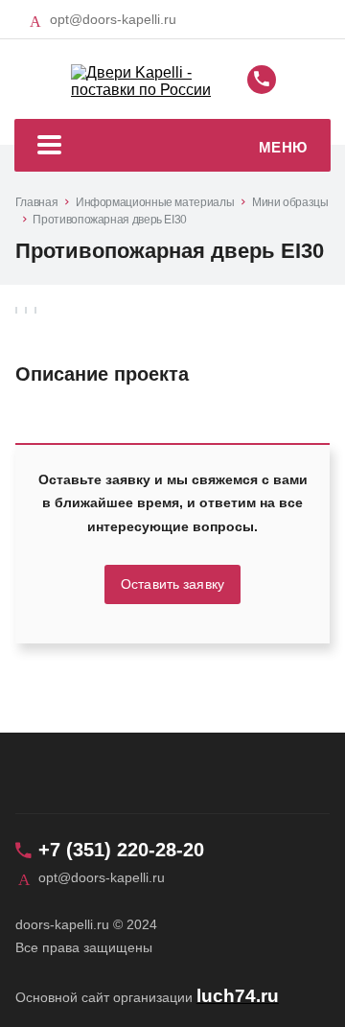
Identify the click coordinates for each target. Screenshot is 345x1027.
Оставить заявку (172, 584)
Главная (36, 202)
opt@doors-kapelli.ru (113, 19)
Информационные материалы (155, 202)
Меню (283, 147)
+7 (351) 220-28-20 (121, 849)
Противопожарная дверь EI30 (110, 219)
